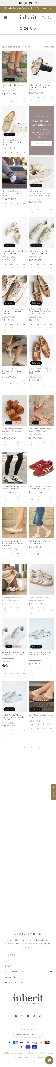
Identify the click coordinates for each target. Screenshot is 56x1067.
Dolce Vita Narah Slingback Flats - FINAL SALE (14, 252)
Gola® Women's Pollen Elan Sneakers (39, 542)
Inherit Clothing (17, 1053)
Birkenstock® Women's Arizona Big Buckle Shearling (39, 87)
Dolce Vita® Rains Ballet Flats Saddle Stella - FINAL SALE (40, 371)
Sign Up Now (41, 143)
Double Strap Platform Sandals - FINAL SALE (12, 430)
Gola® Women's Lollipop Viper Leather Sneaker (40, 488)
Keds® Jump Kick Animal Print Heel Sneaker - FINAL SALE (41, 654)
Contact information (29, 1061)
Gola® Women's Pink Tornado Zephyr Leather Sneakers (13, 543)
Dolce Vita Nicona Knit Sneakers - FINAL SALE (39, 252)
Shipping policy (37, 1057)
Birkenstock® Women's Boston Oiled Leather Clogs (12, 193)
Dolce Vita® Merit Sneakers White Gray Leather (11, 371)
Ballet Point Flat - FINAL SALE (12, 86)
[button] (5, 17)
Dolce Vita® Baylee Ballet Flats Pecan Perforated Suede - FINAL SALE (40, 311)
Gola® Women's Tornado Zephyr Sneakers (13, 599)
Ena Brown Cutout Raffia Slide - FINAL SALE (40, 430)
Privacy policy (47, 1053)
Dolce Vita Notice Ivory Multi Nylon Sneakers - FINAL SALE (12, 311)
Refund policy (33, 1053)
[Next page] (39, 748)
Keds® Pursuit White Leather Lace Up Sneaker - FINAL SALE (14, 717)
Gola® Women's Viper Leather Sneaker (39, 599)
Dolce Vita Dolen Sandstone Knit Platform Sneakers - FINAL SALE (40, 193)
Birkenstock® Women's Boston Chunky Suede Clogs (12, 142)
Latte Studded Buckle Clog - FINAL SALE (41, 716)
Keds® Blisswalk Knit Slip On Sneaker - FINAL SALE (13, 653)
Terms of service (21, 1057)
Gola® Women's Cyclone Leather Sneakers (13, 488)
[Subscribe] (48, 955)
